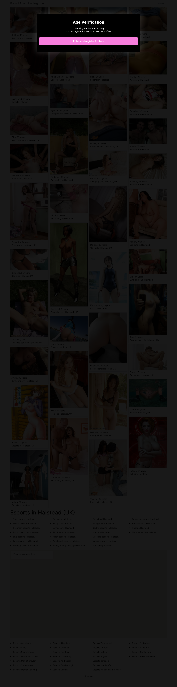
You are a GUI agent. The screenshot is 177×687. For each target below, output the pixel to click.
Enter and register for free (88, 41)
